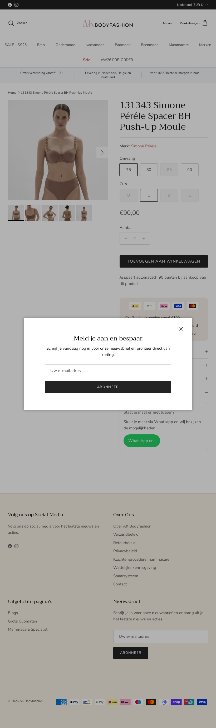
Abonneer (108, 387)
